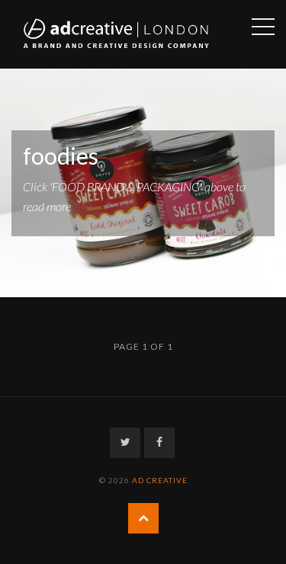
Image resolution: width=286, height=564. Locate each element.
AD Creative (160, 480)
